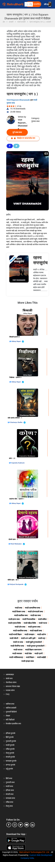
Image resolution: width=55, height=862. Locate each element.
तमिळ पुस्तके (10, 749)
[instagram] (14, 824)
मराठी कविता (42, 619)
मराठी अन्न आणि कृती (28, 638)
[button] (30, 4)
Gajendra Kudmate (18, 463)
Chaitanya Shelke (16, 422)
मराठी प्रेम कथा (20, 627)
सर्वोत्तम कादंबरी (11, 708)
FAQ (7, 694)
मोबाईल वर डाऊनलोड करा (25, 138)
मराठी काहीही (41, 657)
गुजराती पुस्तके (11, 741)
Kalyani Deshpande (17, 584)
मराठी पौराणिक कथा (17, 646)
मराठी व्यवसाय (17, 653)
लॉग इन (47, 4)
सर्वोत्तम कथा (10, 704)
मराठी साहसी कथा (36, 630)
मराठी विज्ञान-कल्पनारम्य (33, 650)
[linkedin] (32, 824)
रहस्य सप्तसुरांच (40, 260)
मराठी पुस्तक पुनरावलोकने (35, 646)
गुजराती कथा (10, 782)
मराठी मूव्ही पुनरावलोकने (34, 642)
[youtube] (26, 824)
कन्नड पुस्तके (10, 765)
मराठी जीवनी (14, 638)
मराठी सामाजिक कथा (20, 630)
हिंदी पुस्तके (10, 737)
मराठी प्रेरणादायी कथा (35, 611)
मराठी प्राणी (39, 653)
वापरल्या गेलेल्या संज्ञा (13, 686)
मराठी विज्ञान (30, 657)
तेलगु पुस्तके (10, 753)
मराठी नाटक (43, 623)
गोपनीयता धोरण (11, 682)
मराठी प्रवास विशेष (14, 623)
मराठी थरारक (18, 650)
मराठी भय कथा (18, 642)
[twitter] (20, 824)
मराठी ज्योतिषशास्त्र (16, 657)
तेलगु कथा (9, 806)
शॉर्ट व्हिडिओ (10, 719)
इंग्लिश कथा (10, 790)
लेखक (8, 716)
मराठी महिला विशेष (30, 623)
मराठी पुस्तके (10, 745)
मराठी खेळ (28, 653)
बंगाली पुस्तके (10, 757)
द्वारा (10, 341)
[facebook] (8, 824)
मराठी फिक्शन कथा (18, 611)
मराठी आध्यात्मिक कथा (32, 608)
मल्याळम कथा (10, 798)
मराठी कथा (18, 608)
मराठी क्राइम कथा (27, 661)
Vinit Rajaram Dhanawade (18, 100)
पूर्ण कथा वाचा (17, 132)
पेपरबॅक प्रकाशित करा (13, 723)
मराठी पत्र (41, 638)
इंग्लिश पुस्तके (10, 733)
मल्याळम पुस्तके (11, 761)
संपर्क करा (9, 678)
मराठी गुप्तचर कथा (34, 627)
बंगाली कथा (9, 794)
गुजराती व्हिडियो (11, 712)
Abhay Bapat (16, 341)
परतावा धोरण (10, 690)
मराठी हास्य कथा (14, 619)
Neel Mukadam (16, 544)
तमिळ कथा (9, 802)
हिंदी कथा (9, 778)
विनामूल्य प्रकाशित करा (34, 4)
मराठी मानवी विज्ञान (15, 634)
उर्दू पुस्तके (9, 769)
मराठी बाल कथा (35, 615)
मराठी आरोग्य (41, 634)
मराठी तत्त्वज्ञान (29, 634)
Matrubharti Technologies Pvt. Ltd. (34, 852)
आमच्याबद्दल (10, 674)
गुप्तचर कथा (35, 121)
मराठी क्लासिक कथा (21, 615)
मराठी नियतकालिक (28, 619)
